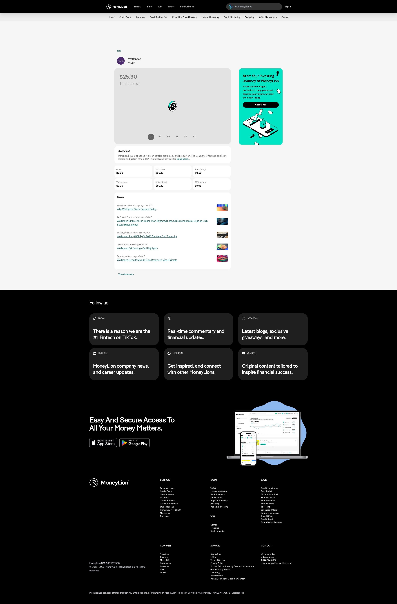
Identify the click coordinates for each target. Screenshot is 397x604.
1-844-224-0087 (268, 560)
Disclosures (238, 592)
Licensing (214, 572)
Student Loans (167, 507)
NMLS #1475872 (221, 592)
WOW (213, 488)
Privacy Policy (216, 563)
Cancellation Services (271, 522)
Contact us (215, 554)
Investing (214, 503)
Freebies (214, 528)
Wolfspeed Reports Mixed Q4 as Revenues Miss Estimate (147, 260)
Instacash (164, 497)
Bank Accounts (217, 494)
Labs (162, 569)
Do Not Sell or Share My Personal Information (232, 566)
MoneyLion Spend (218, 491)
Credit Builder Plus (169, 503)
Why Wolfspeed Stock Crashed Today (136, 209)
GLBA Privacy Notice (220, 569)
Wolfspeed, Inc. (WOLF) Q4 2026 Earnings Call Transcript (147, 236)
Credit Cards (166, 491)
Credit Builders (167, 500)
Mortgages (165, 513)
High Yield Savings (219, 500)
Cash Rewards (217, 531)
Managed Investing (219, 507)
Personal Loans (167, 488)
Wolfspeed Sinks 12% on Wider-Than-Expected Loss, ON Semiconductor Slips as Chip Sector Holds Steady (162, 223)
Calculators (165, 563)
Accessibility (216, 575)
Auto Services (267, 503)
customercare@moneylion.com (276, 563)
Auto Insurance (268, 497)
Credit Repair (267, 519)
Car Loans (165, 516)
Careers (164, 557)
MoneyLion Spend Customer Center (227, 578)
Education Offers (269, 510)
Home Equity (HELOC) (170, 510)
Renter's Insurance (270, 513)
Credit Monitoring (269, 488)
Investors (164, 566)
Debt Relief (266, 491)
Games (213, 524)
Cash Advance (167, 494)
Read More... (183, 159)
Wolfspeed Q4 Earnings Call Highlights (137, 248)
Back (119, 50)
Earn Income (216, 497)
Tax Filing (265, 507)
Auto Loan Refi (268, 500)
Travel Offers (267, 516)
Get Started (260, 104)
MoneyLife (165, 560)
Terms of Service (187, 592)
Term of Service (217, 560)
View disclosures (126, 274)
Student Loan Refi (269, 494)
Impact (163, 572)
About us (164, 554)
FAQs (213, 557)
